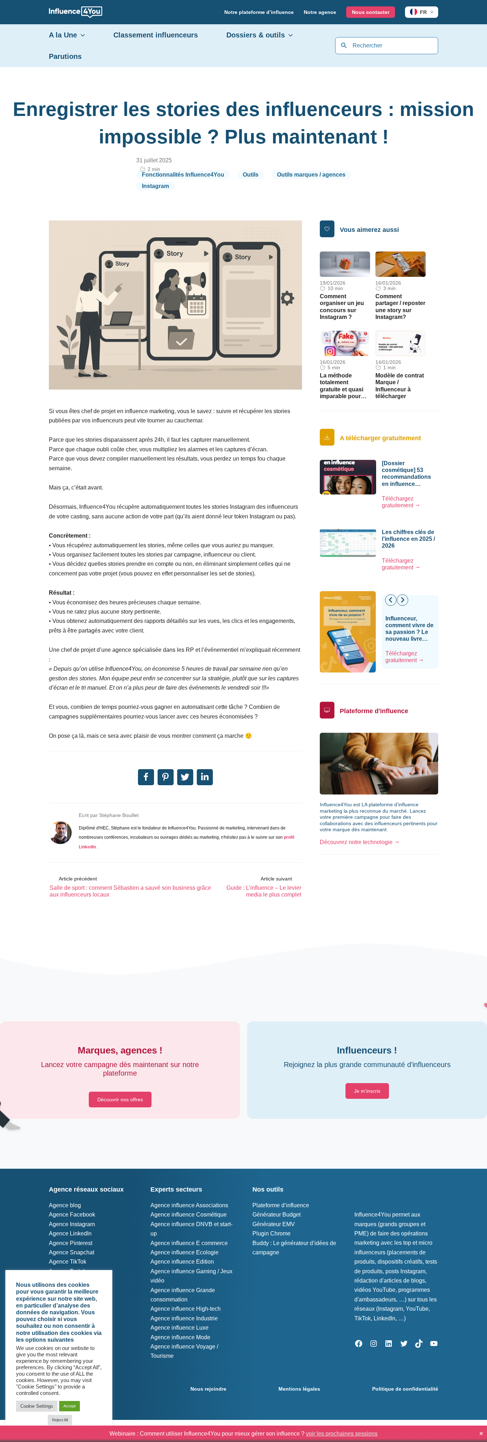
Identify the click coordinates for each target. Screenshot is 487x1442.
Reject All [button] (60, 1420)
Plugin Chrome (271, 1233)
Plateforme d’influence (280, 1205)
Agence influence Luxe (179, 1328)
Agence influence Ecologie (184, 1252)
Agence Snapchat (71, 1252)
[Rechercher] (344, 45)
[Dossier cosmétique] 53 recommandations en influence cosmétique (406, 477)
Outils (250, 175)
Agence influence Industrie (184, 1318)
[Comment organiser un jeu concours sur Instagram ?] (345, 264)
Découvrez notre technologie (356, 842)
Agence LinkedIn (70, 1233)
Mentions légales (299, 1389)
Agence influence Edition (182, 1262)
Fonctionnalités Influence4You (183, 175)
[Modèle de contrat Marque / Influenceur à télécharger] (400, 343)
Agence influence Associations (189, 1205)
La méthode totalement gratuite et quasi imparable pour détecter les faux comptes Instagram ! (342, 396)
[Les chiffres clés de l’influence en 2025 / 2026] (348, 542)
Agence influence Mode (180, 1337)
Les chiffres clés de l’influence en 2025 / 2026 (408, 539)
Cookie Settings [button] (36, 1406)
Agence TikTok (67, 1262)
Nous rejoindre (208, 1389)
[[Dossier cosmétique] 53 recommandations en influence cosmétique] (348, 477)
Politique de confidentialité (405, 1389)
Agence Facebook (72, 1215)
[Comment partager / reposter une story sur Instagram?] (400, 264)
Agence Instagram (72, 1224)
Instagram (155, 186)
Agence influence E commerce (189, 1243)
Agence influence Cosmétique (188, 1215)
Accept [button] (69, 1406)
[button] (430, 12)
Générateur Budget (276, 1215)
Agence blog (65, 1205)
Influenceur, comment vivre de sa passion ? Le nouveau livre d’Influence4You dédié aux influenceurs (409, 638)
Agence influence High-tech (185, 1309)
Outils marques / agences (311, 175)
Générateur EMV (273, 1224)
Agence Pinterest (70, 1243)
